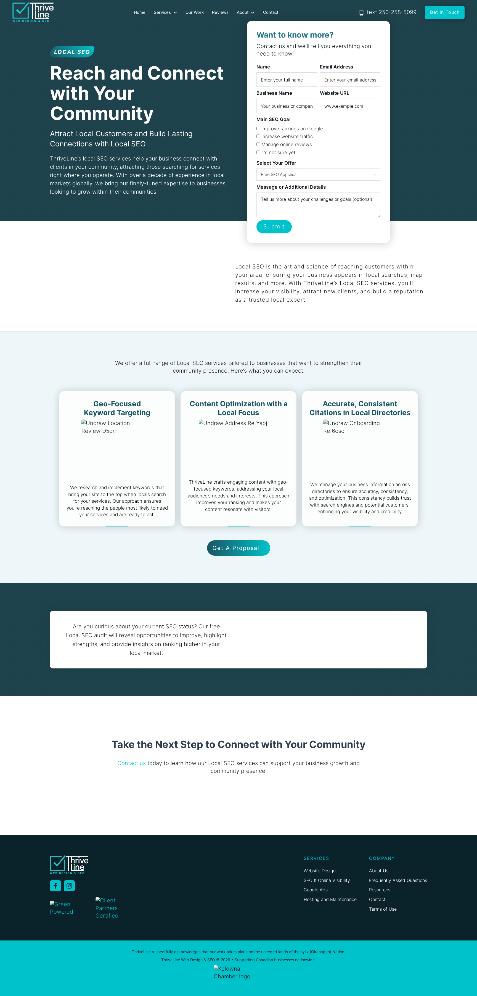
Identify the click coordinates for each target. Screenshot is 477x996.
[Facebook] (55, 885)
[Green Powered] (70, 908)
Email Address (336, 67)
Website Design (320, 870)
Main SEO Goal (273, 119)
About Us (378, 870)
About (242, 12)
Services (162, 12)
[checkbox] (258, 128)
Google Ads (316, 889)
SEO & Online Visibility (327, 880)
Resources (379, 889)
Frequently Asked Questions (398, 880)
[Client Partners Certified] (111, 908)
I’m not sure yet (278, 152)
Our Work (195, 12)
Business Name (274, 93)
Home (139, 12)
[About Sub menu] (253, 12)
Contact (270, 12)
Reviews (220, 12)
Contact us (131, 763)
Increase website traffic (287, 136)
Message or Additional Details (291, 187)
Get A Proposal (236, 548)
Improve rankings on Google (292, 128)
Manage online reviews (286, 144)
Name (263, 67)
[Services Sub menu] (175, 12)
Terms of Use (383, 909)
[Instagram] (69, 885)
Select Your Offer (276, 163)
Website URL (334, 93)
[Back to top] (460, 981)
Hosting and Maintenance (330, 899)
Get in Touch (445, 12)
